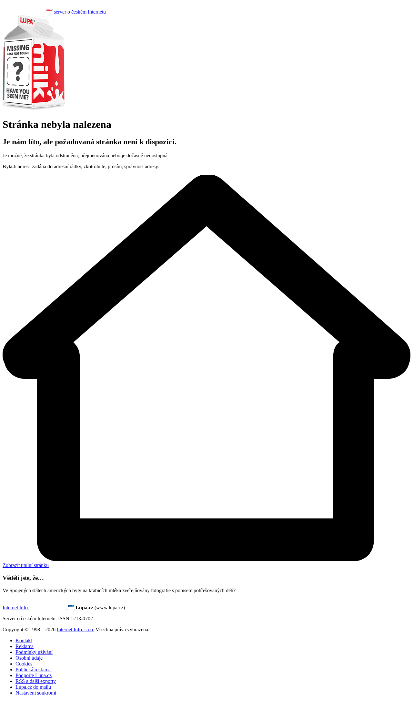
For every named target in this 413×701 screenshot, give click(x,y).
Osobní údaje (29, 658)
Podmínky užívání (34, 652)
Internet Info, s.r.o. (75, 629)
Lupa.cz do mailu (33, 687)
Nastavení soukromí (35, 693)
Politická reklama (33, 669)
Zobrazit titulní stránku (26, 565)
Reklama (24, 646)
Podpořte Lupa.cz (33, 675)
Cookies (23, 663)
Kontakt (23, 640)
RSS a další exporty (35, 681)
